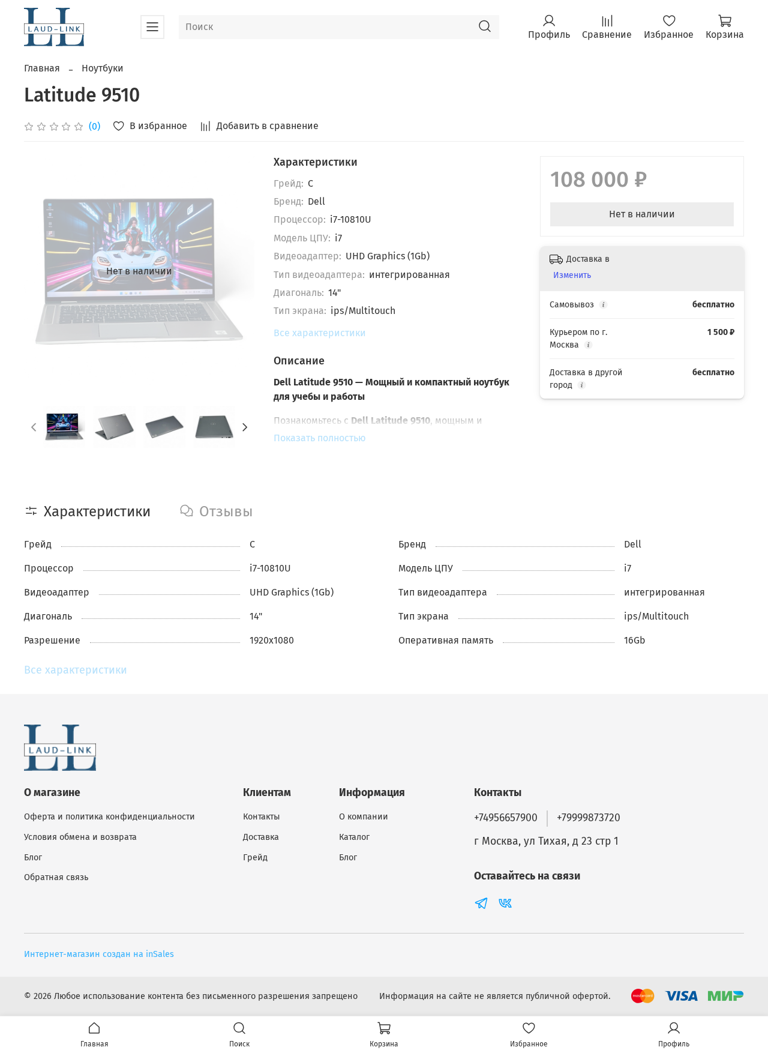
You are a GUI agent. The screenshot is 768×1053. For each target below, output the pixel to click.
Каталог (354, 837)
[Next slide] (235, 271)
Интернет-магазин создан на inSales (99, 954)
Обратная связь (56, 877)
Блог (33, 857)
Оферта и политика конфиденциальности (109, 817)
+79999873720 (588, 818)
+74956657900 (506, 818)
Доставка (261, 837)
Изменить (572, 275)
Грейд (255, 857)
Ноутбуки (103, 68)
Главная (42, 68)
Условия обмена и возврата (80, 837)
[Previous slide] (43, 271)
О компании (363, 817)
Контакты (261, 817)
